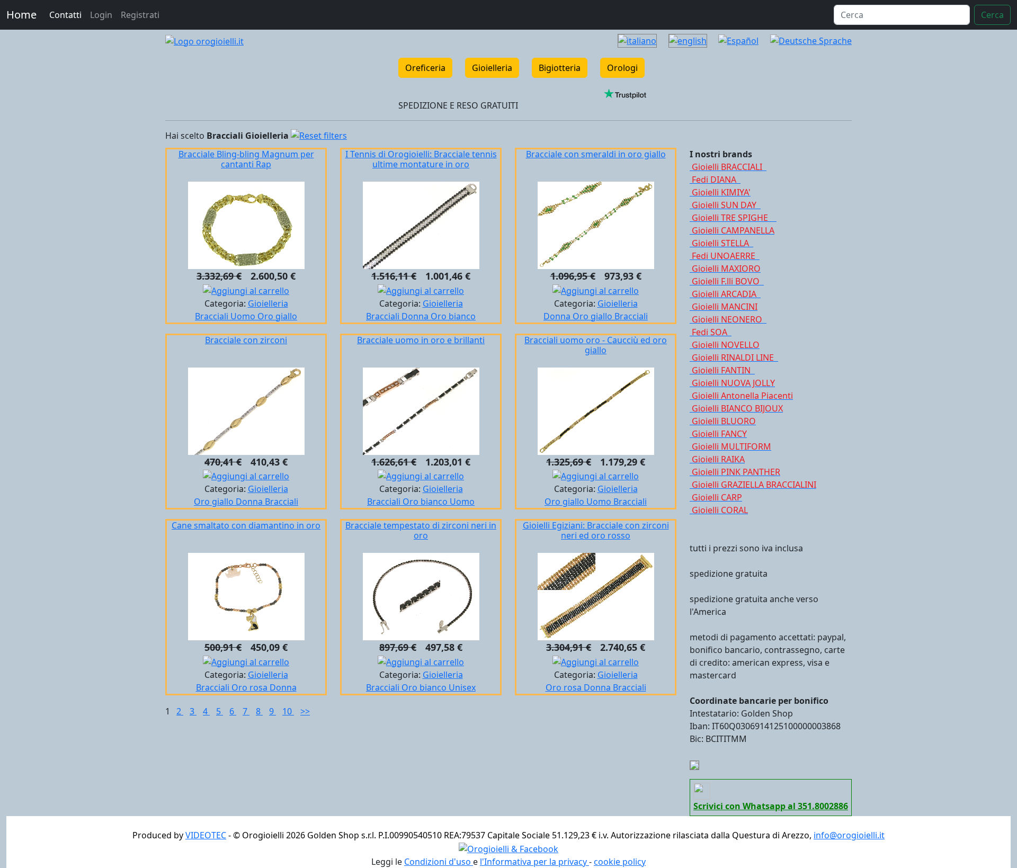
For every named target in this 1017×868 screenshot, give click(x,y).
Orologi (622, 68)
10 (288, 711)
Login (101, 15)
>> (305, 711)
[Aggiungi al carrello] (246, 290)
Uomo (243, 316)
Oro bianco (453, 316)
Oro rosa (250, 687)
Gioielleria (492, 68)
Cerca (992, 15)
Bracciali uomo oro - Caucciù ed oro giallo (595, 345)
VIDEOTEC (205, 835)
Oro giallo (277, 316)
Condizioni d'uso (438, 861)
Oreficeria (425, 68)
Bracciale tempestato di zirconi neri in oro (420, 530)
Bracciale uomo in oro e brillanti (421, 340)
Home (21, 14)
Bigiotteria (560, 68)
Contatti (65, 15)
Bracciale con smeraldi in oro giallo (596, 154)
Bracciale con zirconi (246, 340)
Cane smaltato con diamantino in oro (246, 525)
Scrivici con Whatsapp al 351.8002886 (770, 806)
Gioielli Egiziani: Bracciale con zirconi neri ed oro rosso (596, 530)
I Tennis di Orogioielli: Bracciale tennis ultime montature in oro (421, 159)
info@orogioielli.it (849, 835)
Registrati (140, 15)
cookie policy (620, 861)
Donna (416, 316)
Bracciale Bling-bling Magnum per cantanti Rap (246, 159)
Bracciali (212, 316)
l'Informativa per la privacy (534, 861)
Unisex (462, 687)
